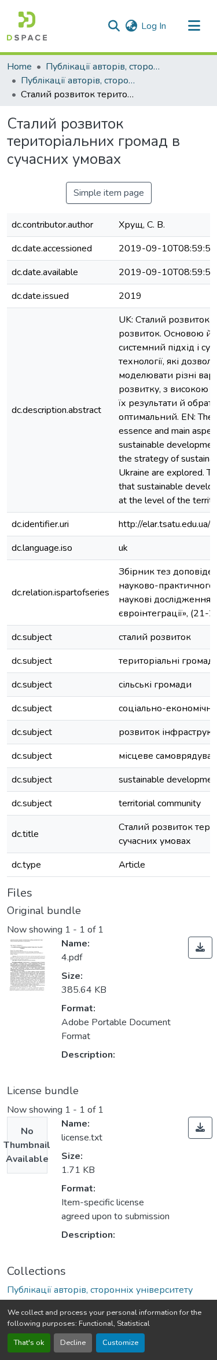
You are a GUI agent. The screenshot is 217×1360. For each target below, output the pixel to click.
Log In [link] (153, 26)
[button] (27, 26)
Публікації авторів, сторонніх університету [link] (103, 66)
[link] (200, 948)
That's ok (29, 1342)
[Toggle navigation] (194, 26)
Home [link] (19, 66)
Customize (120, 1342)
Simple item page (108, 193)
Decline (73, 1342)
